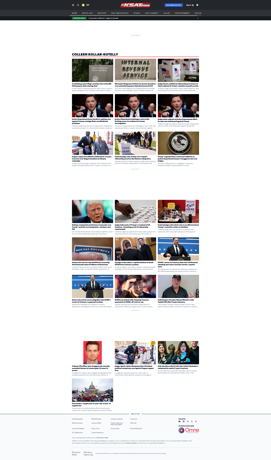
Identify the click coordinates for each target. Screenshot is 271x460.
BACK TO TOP (135, 414)
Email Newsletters (77, 419)
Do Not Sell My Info (136, 428)
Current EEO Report (78, 428)
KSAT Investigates (119, 13)
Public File (133, 423)
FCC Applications (77, 432)
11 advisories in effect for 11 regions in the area (103, 18)
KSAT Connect (152, 13)
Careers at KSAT (96, 423)
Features (199, 13)
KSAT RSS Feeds (96, 419)
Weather (102, 13)
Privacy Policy (115, 428)
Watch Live (87, 13)
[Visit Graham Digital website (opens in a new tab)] (89, 453)
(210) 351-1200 (102, 438)
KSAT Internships (77, 423)
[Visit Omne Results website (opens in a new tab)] (188, 430)
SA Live (167, 13)
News (74, 13)
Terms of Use (95, 428)
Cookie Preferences (97, 432)
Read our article (131, 443)
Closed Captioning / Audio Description (117, 423)
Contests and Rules (117, 419)
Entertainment (182, 13)
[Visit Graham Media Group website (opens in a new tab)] (77, 453)
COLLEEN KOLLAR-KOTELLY (95, 54)
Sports (136, 13)
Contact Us (133, 419)
